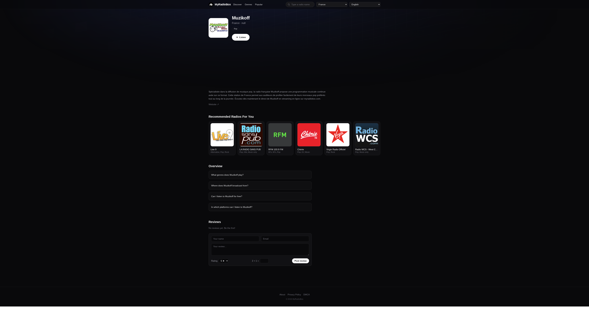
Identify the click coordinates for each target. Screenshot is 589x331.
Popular (259, 4)
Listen (242, 37)
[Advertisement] (294, 63)
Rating (214, 261)
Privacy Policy (294, 294)
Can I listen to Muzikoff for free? (226, 196)
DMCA (306, 294)
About (282, 294)
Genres (248, 4)
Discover (237, 4)
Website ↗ (214, 104)
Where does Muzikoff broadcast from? (229, 185)
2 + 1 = (255, 261)
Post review (300, 261)
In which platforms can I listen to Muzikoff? (231, 207)
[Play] (230, 127)
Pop (235, 29)
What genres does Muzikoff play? (227, 175)
